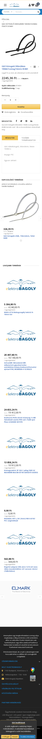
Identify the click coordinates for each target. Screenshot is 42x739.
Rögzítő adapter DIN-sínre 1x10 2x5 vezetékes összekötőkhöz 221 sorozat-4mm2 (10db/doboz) (21, 569)
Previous (2, 597)
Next (39, 597)
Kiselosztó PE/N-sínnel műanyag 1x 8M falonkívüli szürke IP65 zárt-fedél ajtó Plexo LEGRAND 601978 (20, 420)
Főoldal (5, 19)
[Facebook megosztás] (16, 121)
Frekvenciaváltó (30, 719)
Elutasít (15, 737)
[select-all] (8, 186)
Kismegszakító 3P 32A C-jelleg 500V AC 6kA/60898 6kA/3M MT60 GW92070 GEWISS (21, 471)
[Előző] (30, 67)
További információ (27, 737)
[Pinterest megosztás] (26, 121)
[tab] (10, 139)
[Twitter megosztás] (21, 121)
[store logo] (14, 5)
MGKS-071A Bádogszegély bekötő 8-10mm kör (18, 313)
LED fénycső (7, 715)
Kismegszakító (27, 717)
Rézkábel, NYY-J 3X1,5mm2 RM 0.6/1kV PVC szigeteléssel (19, 519)
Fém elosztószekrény (14, 719)
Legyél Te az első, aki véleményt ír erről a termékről (20, 73)
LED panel (17, 715)
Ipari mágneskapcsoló (31, 715)
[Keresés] (38, 12)
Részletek (9, 138)
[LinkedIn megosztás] (31, 121)
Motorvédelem (14, 717)
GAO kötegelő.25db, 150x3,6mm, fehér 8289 (19, 237)
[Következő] (38, 67)
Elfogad (6, 737)
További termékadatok (28, 139)
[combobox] (25, 11)
